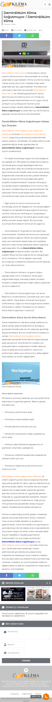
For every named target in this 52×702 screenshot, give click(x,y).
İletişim (38, 694)
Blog (13, 24)
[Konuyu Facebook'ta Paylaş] (6, 35)
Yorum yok (31, 30)
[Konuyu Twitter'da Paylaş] (19, 35)
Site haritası (6, 698)
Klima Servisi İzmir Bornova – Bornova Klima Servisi (31, 699)
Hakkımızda (27, 694)
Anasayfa (7, 24)
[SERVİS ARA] (46, 697)
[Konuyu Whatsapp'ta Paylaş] (32, 35)
